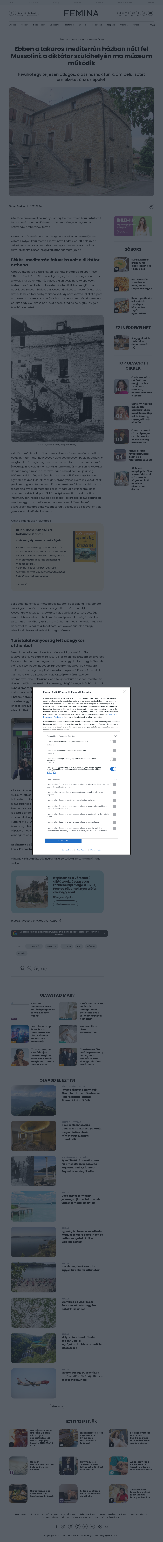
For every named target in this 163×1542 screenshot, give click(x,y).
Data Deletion (67, 850)
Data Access (81, 850)
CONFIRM (63, 841)
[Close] (125, 692)
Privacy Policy (95, 850)
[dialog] (81, 771)
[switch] (113, 741)
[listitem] (81, 736)
